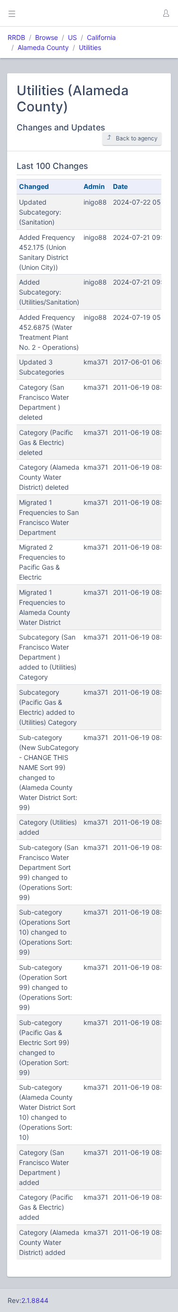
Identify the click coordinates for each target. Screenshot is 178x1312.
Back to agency (137, 138)
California (101, 37)
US (72, 37)
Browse (46, 37)
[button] (165, 13)
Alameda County (43, 47)
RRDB (16, 37)
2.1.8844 (34, 1300)
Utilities (90, 47)
